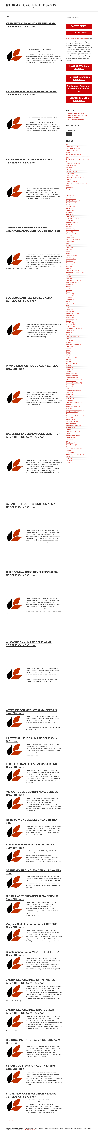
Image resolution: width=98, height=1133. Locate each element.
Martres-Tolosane (70, 255)
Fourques (68, 264)
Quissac (68, 417)
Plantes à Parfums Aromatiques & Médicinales (78, 156)
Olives (67, 169)
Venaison (68, 187)
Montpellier (69, 195)
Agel (67, 354)
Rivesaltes (69, 214)
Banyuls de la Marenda (72, 239)
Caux (67, 350)
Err (67, 441)
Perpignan (69, 210)
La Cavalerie (69, 326)
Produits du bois (70, 181)
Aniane (68, 243)
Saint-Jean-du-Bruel (71, 375)
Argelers (68, 232)
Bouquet (68, 433)
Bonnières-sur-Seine (71, 412)
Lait (67, 152)
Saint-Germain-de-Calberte (73, 435)
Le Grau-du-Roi (70, 357)
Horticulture (69, 173)
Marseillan (69, 323)
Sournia (68, 309)
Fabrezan (68, 460)
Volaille (68, 167)
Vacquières (69, 315)
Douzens (68, 321)
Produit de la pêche (71, 163)
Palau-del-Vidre (70, 319)
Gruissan (68, 251)
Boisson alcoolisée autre (72, 154)
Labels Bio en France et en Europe (75, 113)
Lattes (67, 458)
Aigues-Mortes (70, 437)
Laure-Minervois (70, 452)
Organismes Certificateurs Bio (76, 119)
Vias (67, 334)
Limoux (68, 224)
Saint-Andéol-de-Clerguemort (73, 272)
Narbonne (68, 228)
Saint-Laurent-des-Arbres (72, 448)
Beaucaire (68, 293)
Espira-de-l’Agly (70, 363)
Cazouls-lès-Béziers (71, 373)
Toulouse (68, 284)
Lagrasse (68, 297)
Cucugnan (69, 450)
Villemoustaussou (70, 421)
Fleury (67, 235)
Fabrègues (69, 303)
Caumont (68, 404)
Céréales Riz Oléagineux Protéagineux (76, 159)
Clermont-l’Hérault (71, 222)
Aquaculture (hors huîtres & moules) (75, 183)
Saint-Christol (69, 338)
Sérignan (68, 456)
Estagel (68, 276)
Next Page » (12, 1121)
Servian (68, 388)
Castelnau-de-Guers (71, 270)
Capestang (69, 330)
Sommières (69, 317)
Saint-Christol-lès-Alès (72, 336)
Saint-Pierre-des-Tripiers (72, 344)
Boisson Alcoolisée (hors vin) (73, 177)
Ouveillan (68, 386)
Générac (68, 257)
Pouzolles (68, 295)
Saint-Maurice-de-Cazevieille (73, 454)
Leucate (68, 340)
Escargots (68, 189)
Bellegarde (69, 216)
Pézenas (68, 278)
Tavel (67, 288)
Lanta (67, 286)
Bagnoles (68, 332)
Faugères (68, 346)
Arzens (68, 208)
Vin (67, 144)
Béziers (68, 197)
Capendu (68, 429)
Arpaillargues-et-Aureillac (72, 379)
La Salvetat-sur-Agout (71, 218)
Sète (67, 204)
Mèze (67, 365)
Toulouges (69, 367)
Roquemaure (69, 427)
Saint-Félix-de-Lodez (71, 201)
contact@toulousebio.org (29, 1129)
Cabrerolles (69, 290)
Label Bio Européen (73, 117)
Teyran (68, 342)
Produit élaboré (70, 146)
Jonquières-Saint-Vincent (72, 390)
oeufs (67, 185)
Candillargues (69, 202)
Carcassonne (69, 263)
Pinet (67, 305)
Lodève (68, 408)
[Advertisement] (34, 39)
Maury (67, 266)
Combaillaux (69, 237)
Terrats (68, 352)
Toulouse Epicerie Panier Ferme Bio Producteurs (31, 5)
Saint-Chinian (69, 261)
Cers (67, 348)
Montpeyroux (69, 220)
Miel (67, 161)
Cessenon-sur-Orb (71, 247)
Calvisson (68, 311)
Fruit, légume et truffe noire (73, 148)
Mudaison (68, 446)
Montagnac (69, 212)
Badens (68, 292)
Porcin (68, 179)
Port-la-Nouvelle (70, 444)
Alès (67, 301)
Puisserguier (69, 324)
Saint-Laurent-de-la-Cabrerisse (74, 415)
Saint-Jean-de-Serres (71, 431)
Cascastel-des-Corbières (72, 230)
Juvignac (68, 462)
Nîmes (68, 268)
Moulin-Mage (69, 419)
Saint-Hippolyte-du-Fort (72, 425)
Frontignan (69, 241)
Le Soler (68, 307)
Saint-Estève (69, 443)
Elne (67, 355)
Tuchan (68, 245)
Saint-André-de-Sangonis (72, 402)
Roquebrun (69, 384)
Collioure (68, 392)
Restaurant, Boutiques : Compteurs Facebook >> (79, 88)
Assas (67, 249)
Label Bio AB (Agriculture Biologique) (77, 115)
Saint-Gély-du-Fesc (71, 313)
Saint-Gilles (69, 206)
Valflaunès (69, 396)
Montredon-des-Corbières (72, 383)
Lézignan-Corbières (71, 199)
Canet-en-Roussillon (71, 282)
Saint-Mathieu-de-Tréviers (73, 328)
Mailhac (68, 369)
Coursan (68, 400)
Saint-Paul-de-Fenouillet (72, 280)
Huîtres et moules (70, 175)
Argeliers (68, 439)
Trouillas (68, 361)
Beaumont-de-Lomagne (72, 406)
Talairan (68, 394)
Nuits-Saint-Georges (71, 377)
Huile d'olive (69, 165)
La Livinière (69, 274)
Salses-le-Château (71, 259)
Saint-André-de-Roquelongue (73, 410)
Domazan (68, 414)
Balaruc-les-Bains (71, 381)
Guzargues (69, 299)
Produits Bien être (70, 150)
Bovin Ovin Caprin (71, 171)
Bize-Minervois (70, 233)
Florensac (68, 398)
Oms (67, 253)
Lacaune (68, 226)
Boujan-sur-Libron (71, 423)
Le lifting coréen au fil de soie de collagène (77, 38)
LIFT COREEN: (79, 32)
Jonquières (69, 371)
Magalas (68, 359)
